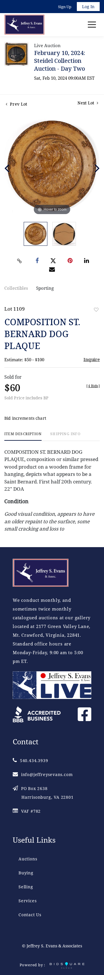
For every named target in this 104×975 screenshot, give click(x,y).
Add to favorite (96, 309)
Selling (25, 886)
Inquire (91, 359)
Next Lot (86, 102)
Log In (88, 6)
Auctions (27, 859)
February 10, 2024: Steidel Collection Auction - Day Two (59, 60)
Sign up (64, 6)
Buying (26, 873)
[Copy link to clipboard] (19, 260)
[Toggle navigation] (92, 24)
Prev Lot (18, 104)
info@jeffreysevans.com (47, 774)
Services (27, 900)
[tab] (23, 436)
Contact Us (29, 914)
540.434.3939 (34, 760)
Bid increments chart (25, 418)
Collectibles (16, 288)
